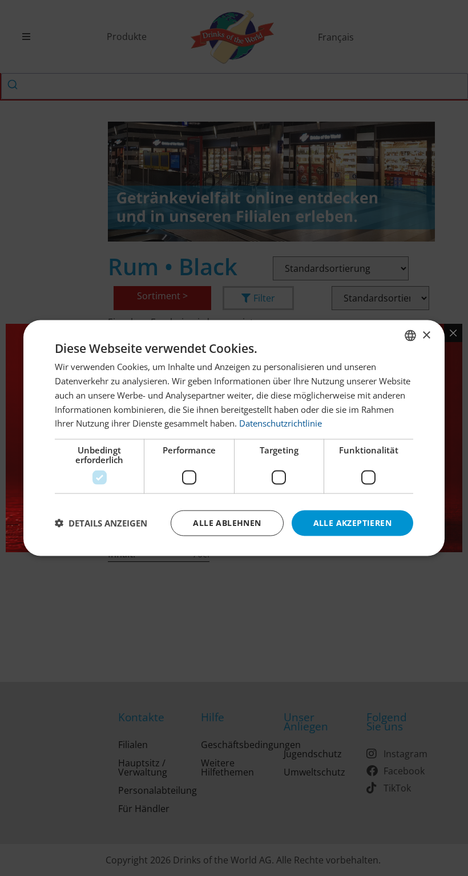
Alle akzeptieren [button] (352, 522)
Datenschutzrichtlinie (280, 423)
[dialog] (234, 438)
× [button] (426, 335)
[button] (101, 523)
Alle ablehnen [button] (227, 522)
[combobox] (410, 335)
